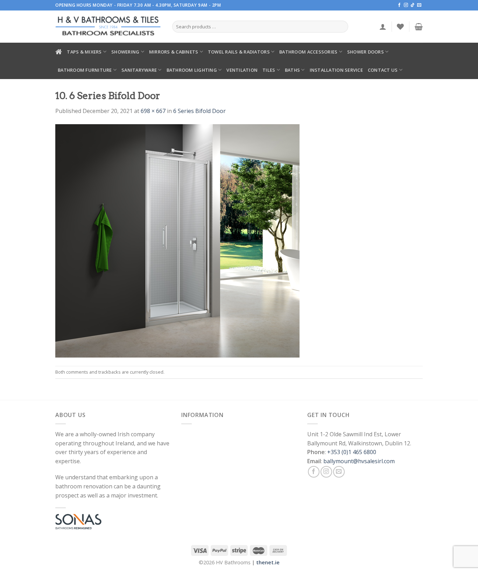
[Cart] (419, 26)
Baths (292, 70)
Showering (125, 52)
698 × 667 (153, 111)
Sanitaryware (139, 70)
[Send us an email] (419, 5)
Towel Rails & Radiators (239, 52)
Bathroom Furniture (85, 70)
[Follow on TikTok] (412, 5)
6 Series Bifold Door (199, 111)
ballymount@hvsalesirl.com (359, 461)
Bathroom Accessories (308, 52)
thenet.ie (268, 562)
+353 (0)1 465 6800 (351, 452)
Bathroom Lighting (192, 70)
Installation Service (336, 70)
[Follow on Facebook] (399, 5)
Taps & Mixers (84, 52)
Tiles (268, 70)
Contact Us (383, 70)
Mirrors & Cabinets (173, 52)
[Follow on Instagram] (406, 5)
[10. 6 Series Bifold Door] (177, 240)
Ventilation (242, 70)
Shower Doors (365, 52)
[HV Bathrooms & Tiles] (108, 26)
